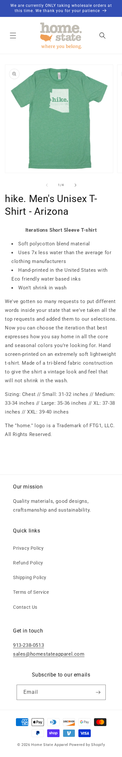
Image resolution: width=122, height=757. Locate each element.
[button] (13, 35)
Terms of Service (31, 592)
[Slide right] (75, 185)
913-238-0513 (28, 645)
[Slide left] (47, 185)
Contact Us (25, 607)
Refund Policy (28, 562)
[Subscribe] (98, 692)
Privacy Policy (28, 548)
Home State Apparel (49, 745)
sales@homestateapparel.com (49, 654)
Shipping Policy (30, 577)
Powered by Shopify (87, 745)
